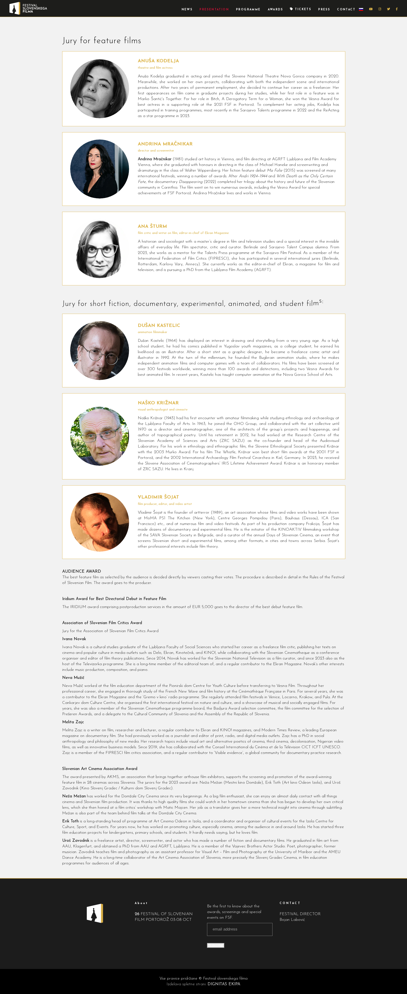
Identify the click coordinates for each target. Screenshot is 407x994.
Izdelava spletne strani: (203, 984)
